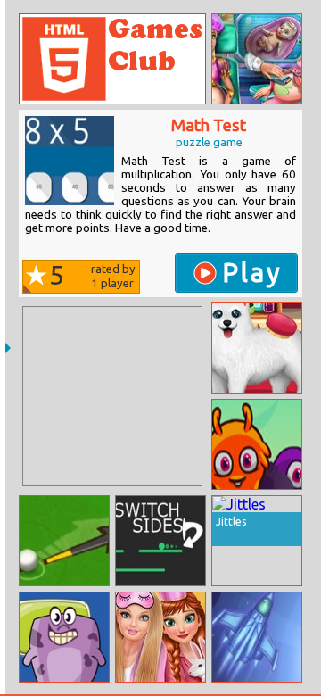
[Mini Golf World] (64, 540)
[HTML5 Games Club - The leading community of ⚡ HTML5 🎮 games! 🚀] (112, 58)
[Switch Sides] (160, 540)
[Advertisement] (112, 396)
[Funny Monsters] (256, 444)
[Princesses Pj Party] (160, 637)
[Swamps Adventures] (64, 637)
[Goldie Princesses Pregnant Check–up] (256, 58)
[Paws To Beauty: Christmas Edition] (256, 348)
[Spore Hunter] (256, 637)
